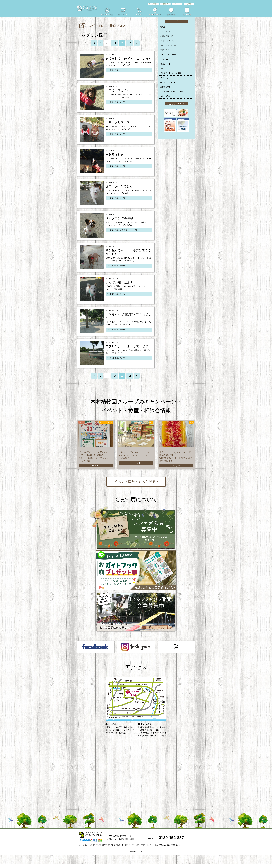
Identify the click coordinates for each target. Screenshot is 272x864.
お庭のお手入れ (171, 14)
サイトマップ (177, 4)
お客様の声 (165, 87)
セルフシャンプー (168, 55)
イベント (165, 31)
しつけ (164, 59)
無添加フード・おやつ (170, 73)
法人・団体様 (187, 14)
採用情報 (165, 4)
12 (129, 43)
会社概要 (189, 4)
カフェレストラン (123, 14)
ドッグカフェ (167, 68)
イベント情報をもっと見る (135, 482)
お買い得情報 (166, 36)
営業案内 (165, 27)
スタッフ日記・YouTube (171, 91)
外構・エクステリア (155, 14)
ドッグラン (139, 14)
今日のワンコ (167, 41)
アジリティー (166, 50)
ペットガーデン (167, 82)
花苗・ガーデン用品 (107, 14)
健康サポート (167, 64)
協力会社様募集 (153, 4)
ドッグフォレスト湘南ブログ (105, 25)
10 (114, 43)
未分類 (165, 96)
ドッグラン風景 (168, 45)
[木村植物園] (87, 8)
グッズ (164, 78)
